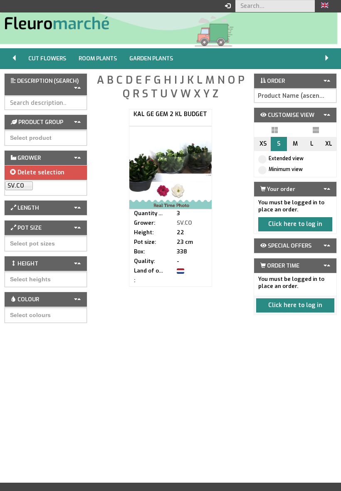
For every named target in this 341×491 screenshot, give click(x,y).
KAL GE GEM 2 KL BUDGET (170, 114)
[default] (274, 130)
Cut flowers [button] (47, 58)
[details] (315, 130)
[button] (325, 6)
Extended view (286, 158)
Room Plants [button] (98, 58)
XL (328, 144)
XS (263, 144)
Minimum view (286, 169)
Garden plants (151, 58)
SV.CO (184, 222)
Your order (280, 189)
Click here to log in (295, 224)
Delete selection (40, 172)
